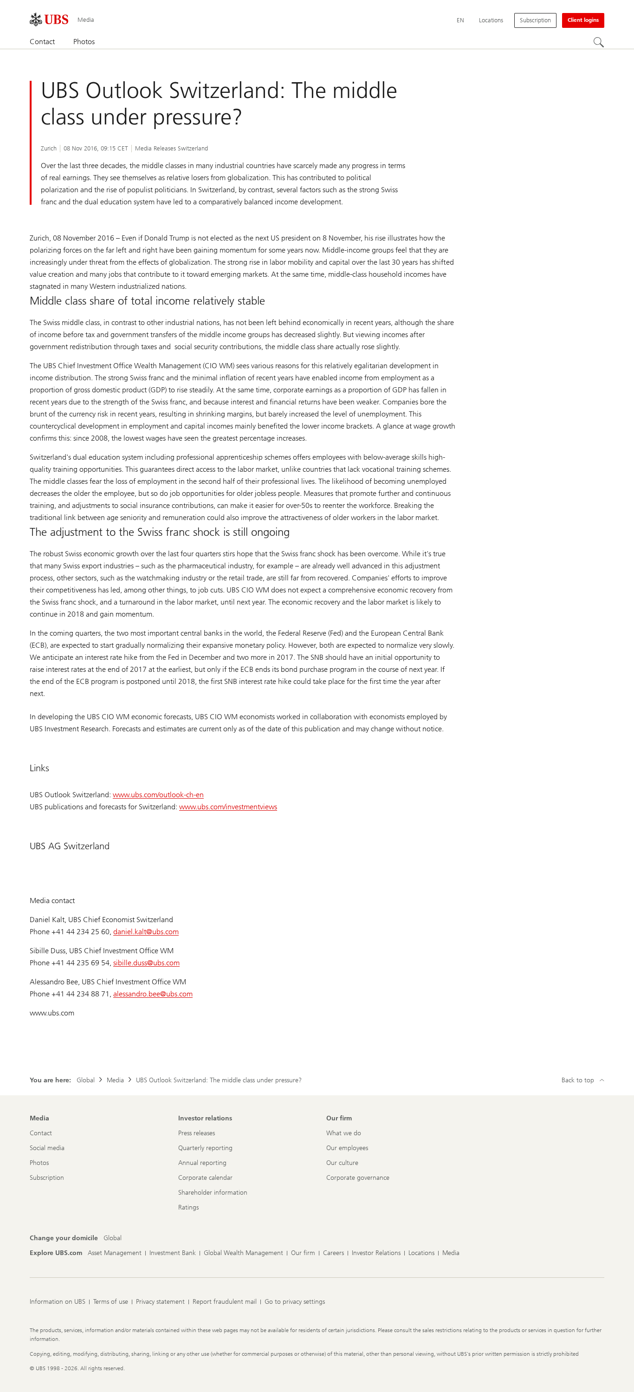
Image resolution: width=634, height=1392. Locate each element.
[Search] (598, 42)
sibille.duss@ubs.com (146, 962)
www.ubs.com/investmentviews (228, 806)
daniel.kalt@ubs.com (146, 931)
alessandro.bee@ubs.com (153, 993)
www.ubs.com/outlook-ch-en (158, 794)
